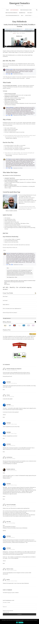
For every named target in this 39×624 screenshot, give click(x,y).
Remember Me (6, 612)
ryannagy (8, 381)
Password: (5, 606)
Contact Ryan (28, 15)
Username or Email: (6, 602)
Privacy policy (21, 622)
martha (8, 579)
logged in (9, 592)
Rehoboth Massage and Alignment (13, 368)
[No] (37, 621)
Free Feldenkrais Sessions (11, 12)
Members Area (22, 12)
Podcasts (29, 12)
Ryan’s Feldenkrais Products (12, 15)
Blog (22, 15)
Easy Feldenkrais (14, 9)
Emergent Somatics (19, 3)
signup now (5, 610)
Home (7, 9)
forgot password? (10, 610)
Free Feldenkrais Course (26, 9)
